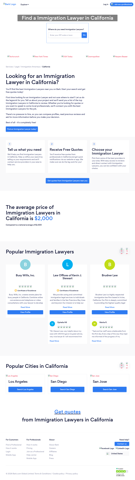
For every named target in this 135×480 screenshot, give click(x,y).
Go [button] (84, 35)
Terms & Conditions (42, 473)
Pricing (29, 448)
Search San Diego (67, 389)
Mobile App (11, 455)
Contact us (122, 444)
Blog (51, 455)
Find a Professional (13, 445)
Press (51, 458)
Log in (105, 4)
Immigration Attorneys (30, 66)
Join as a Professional (35, 451)
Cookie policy (58, 473)
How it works (11, 448)
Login (8, 451)
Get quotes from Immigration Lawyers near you (67, 180)
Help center (31, 455)
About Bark (54, 445)
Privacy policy (72, 473)
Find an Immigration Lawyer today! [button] (21, 129)
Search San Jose (110, 389)
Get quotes (67, 411)
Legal (17, 66)
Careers (52, 448)
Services (9, 66)
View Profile (25, 312)
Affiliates (53, 451)
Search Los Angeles (25, 389)
